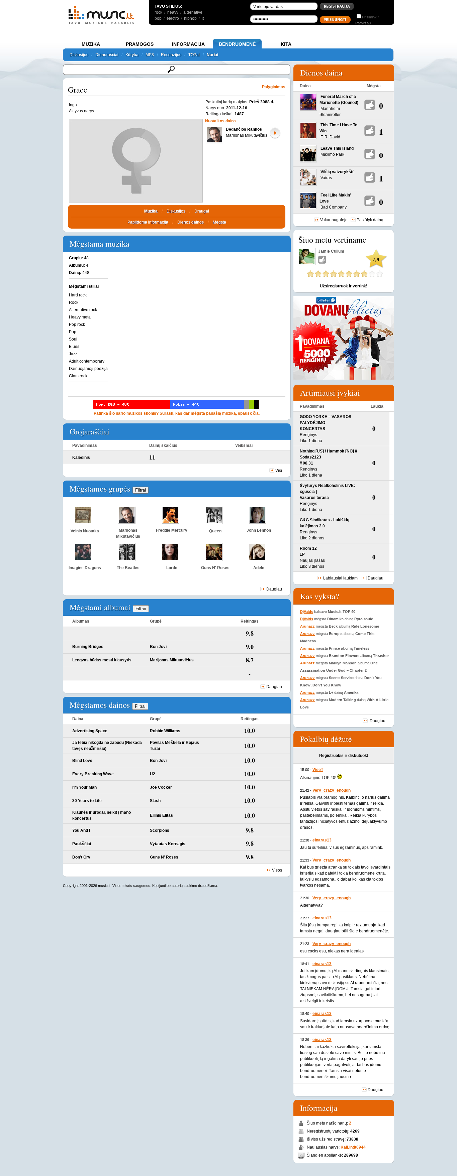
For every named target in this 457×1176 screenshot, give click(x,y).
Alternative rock (83, 309)
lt (203, 18)
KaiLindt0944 (353, 1147)
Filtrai (140, 490)
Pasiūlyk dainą (370, 220)
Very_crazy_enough (331, 790)
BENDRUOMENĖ (237, 44)
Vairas (326, 177)
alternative (192, 12)
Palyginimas (273, 87)
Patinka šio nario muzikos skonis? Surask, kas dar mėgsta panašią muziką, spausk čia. (177, 413)
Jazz (73, 354)
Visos (277, 870)
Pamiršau (363, 23)
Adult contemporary (86, 361)
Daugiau (274, 589)
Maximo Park (332, 154)
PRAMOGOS (140, 44)
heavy (172, 12)
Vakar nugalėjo (334, 220)
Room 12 (308, 548)
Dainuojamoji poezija (88, 368)
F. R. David (330, 137)
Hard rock (78, 295)
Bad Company (334, 207)
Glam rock (78, 376)
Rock (73, 302)
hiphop (190, 18)
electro (173, 18)
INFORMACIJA (188, 44)
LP (302, 554)
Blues (74, 346)
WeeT (317, 769)
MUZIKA (91, 44)
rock (158, 12)
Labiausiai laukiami (341, 578)
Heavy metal (80, 317)
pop (158, 18)
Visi (278, 470)
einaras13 (322, 840)
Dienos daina (321, 72)
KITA (286, 44)
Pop (72, 332)
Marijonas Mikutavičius (246, 135)
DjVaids (306, 612)
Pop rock (77, 324)
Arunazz (307, 626)
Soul (73, 339)
